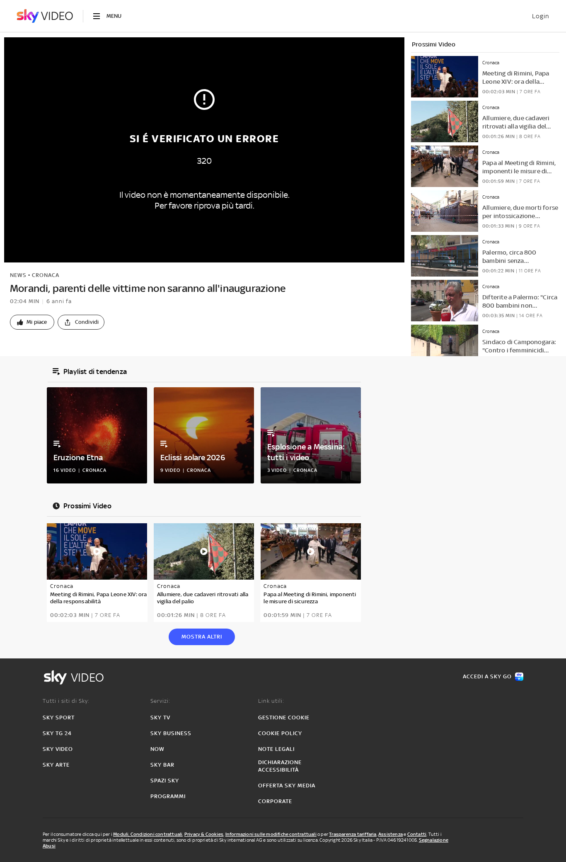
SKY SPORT (59, 717)
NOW (157, 749)
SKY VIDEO (58, 749)
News (18, 275)
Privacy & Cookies (203, 834)
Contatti (417, 834)
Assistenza (390, 834)
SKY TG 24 (57, 733)
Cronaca (45, 275)
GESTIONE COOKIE (284, 717)
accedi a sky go (487, 676)
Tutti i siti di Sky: (66, 701)
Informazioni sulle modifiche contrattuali (271, 834)
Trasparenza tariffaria (352, 834)
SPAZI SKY (164, 780)
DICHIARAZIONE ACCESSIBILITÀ (280, 766)
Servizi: (160, 701)
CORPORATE (275, 801)
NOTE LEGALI (276, 749)
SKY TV (160, 717)
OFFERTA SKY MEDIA (286, 785)
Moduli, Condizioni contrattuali (147, 834)
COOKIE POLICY (280, 733)
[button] (32, 322)
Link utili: (271, 701)
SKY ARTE (56, 765)
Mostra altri (201, 637)
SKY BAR (162, 765)
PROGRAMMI (168, 796)
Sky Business (170, 733)
